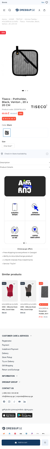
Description (5, 162)
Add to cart (22, 442)
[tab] (25, 162)
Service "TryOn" (9, 264)
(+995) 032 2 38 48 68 (10, 393)
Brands (4, 2)
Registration (7, 340)
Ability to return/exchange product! (18, 256)
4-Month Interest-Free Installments (18, 260)
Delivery (5, 353)
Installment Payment (10, 349)
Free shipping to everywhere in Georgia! (20, 252)
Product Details (6, 167)
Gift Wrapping (7, 365)
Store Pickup (7, 357)
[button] (25, 335)
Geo (42, 2)
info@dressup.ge (8, 396)
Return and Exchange (10, 369)
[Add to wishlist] (45, 442)
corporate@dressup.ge (24, 396)
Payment (5, 345)
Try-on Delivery (8, 361)
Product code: (7, 109)
